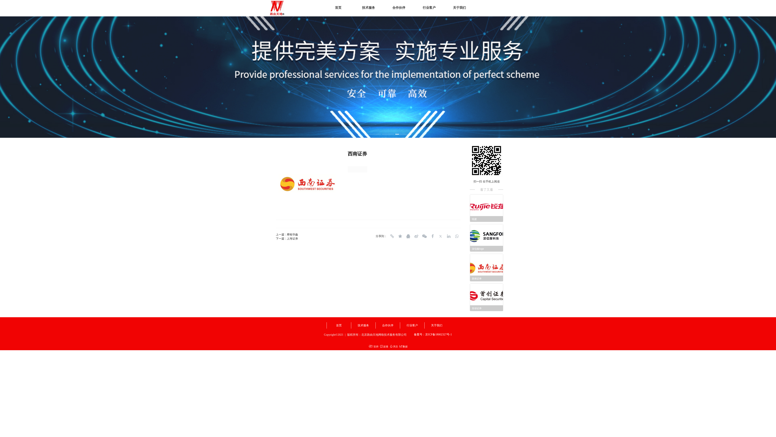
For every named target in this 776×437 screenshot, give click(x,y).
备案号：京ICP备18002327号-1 (433, 334)
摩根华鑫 (292, 234)
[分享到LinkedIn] (448, 236)
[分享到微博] (416, 236)
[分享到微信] (424, 236)
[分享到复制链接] (392, 236)
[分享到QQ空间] (400, 236)
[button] (375, 134)
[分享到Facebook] (432, 236)
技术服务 (368, 7)
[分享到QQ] (408, 236)
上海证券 (292, 238)
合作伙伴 (398, 7)
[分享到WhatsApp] (456, 236)
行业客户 (429, 7)
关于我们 (459, 7)
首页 (338, 7)
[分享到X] (440, 236)
